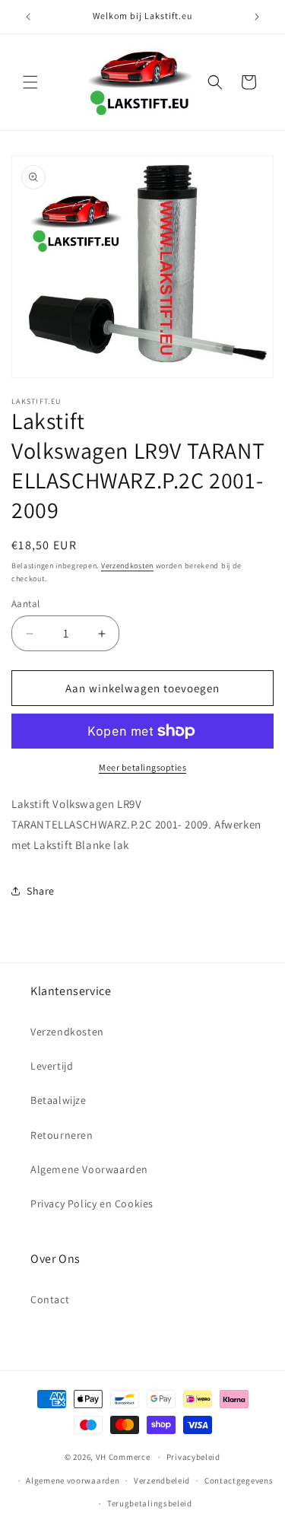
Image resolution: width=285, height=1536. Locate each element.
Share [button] (41, 891)
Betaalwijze (58, 1100)
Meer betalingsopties (142, 767)
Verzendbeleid (162, 1480)
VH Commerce (123, 1457)
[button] (30, 82)
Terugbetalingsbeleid (149, 1503)
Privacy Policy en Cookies (92, 1203)
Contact (49, 1299)
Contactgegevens (239, 1480)
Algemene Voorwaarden (89, 1169)
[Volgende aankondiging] (257, 16)
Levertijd (51, 1066)
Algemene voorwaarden (72, 1480)
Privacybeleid (193, 1457)
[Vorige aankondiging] (28, 16)
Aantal (25, 603)
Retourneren (61, 1135)
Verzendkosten (127, 566)
